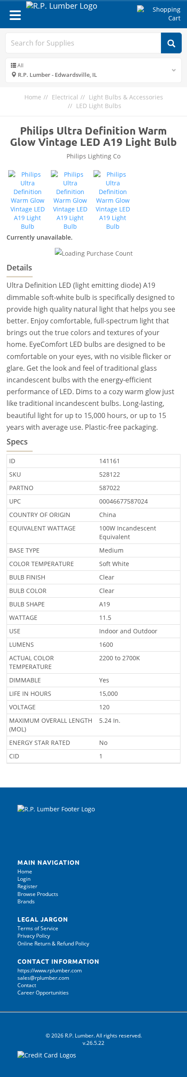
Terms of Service (37, 928)
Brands (26, 901)
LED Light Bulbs (98, 106)
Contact (26, 985)
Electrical (65, 97)
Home (32, 97)
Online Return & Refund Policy (53, 943)
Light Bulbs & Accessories (126, 97)
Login (23, 879)
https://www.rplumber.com (49, 970)
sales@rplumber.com (43, 977)
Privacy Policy (33, 935)
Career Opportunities (43, 992)
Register (27, 886)
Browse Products (37, 894)
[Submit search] (171, 43)
